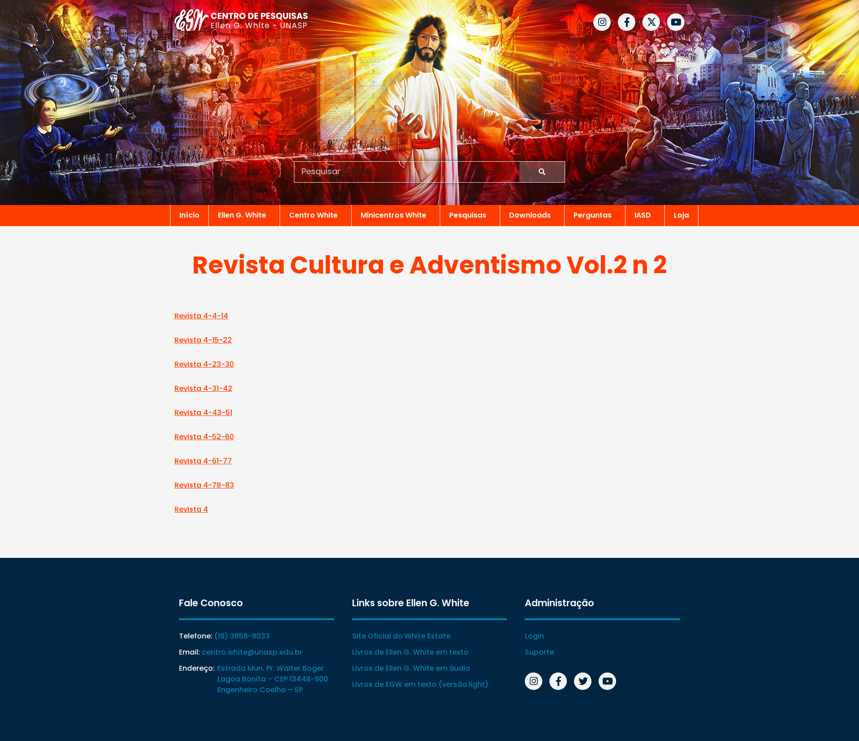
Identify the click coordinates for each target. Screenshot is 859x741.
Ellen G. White (242, 215)
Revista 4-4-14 (201, 316)
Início (189, 215)
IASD (642, 215)
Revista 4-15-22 (203, 340)
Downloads (530, 215)
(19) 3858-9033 (242, 636)
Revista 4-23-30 (204, 364)
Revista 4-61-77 (203, 461)
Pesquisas (467, 215)
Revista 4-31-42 (203, 388)
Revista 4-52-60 (204, 437)
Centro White (313, 215)
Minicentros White (393, 215)
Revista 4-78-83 (204, 485)
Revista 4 (191, 509)
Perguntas (593, 215)
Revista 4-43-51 (203, 412)
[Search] (542, 172)
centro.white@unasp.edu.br (252, 652)
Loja (681, 215)
